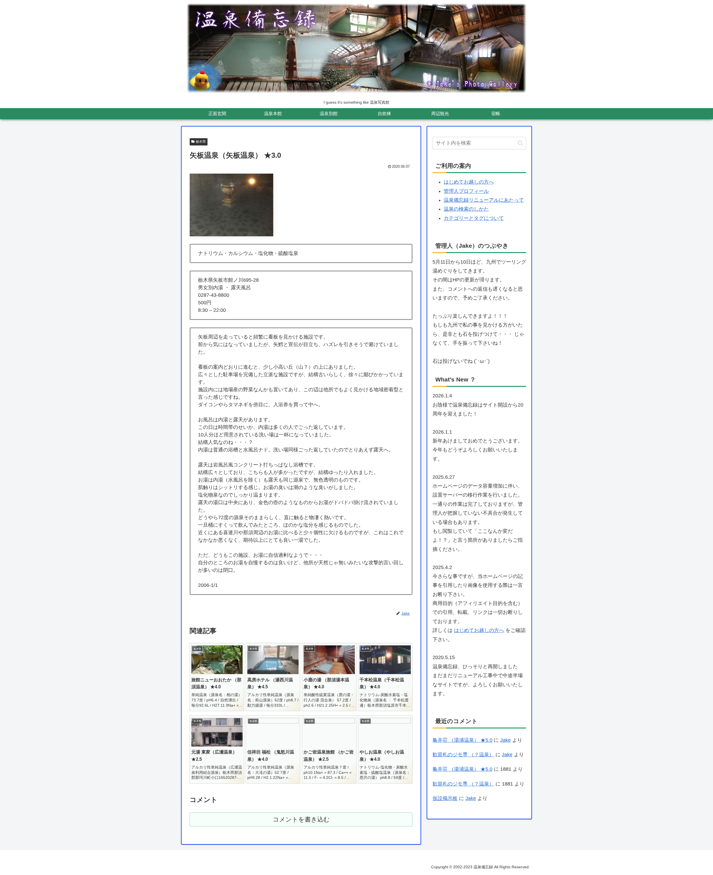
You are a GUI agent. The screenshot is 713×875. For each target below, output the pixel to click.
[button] (520, 143)
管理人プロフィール (466, 191)
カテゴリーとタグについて (474, 218)
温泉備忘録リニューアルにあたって (484, 200)
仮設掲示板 (445, 798)
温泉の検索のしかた (466, 209)
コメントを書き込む (301, 819)
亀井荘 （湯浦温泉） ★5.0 (462, 740)
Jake (505, 740)
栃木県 (201, 142)
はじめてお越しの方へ (469, 182)
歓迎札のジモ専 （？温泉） (463, 754)
